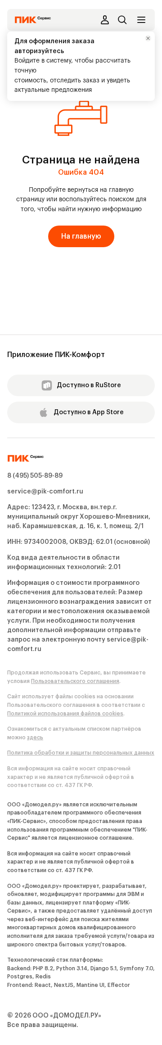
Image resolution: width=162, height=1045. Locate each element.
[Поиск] (122, 19)
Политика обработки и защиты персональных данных (80, 752)
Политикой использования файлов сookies (65, 713)
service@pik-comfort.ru (45, 492)
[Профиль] (104, 19)
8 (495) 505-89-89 (35, 476)
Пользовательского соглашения (75, 681)
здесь (35, 737)
